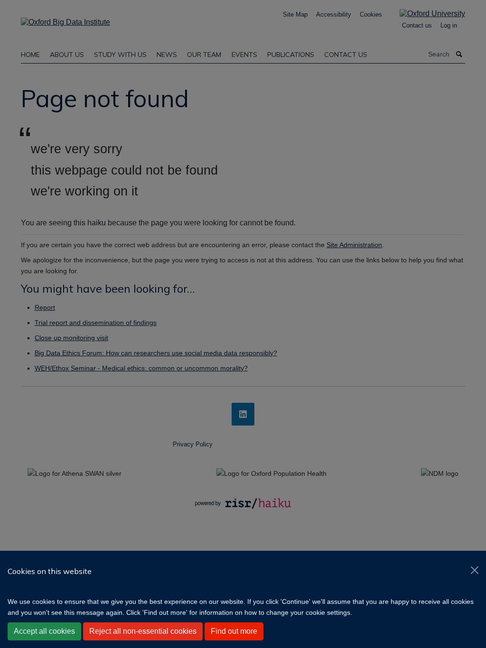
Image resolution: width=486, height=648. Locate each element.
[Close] (474, 570)
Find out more (234, 631)
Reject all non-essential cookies (142, 631)
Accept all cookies (44, 631)
